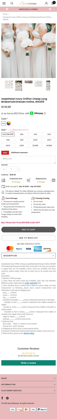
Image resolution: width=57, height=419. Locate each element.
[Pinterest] (7, 398)
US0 (21, 134)
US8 (21, 140)
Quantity (4, 165)
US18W (49, 145)
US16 (22, 145)
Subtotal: (5, 175)
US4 (49, 134)
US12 (49, 140)
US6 (8, 140)
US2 (35, 134)
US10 (35, 140)
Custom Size (7, 134)
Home (5, 14)
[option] (28, 50)
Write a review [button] (28, 363)
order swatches (31, 283)
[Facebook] (2, 398)
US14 (8, 145)
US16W (35, 145)
